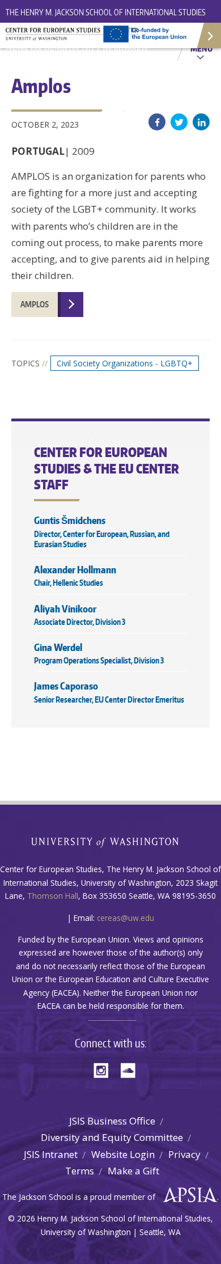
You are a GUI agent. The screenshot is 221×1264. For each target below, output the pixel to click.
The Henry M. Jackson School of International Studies (106, 12)
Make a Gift (133, 1170)
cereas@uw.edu (125, 917)
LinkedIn (201, 121)
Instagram (105, 1069)
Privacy (184, 1154)
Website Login (123, 1154)
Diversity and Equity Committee (112, 1137)
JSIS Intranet (51, 1154)
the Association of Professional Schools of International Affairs (187, 1195)
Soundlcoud (131, 1069)
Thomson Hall (52, 895)
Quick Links (208, 35)
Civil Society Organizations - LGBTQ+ (125, 363)
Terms (79, 1170)
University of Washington (111, 841)
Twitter (179, 121)
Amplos (34, 304)
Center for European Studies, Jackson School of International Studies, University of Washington (79, 40)
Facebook (156, 121)
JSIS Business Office (112, 1120)
